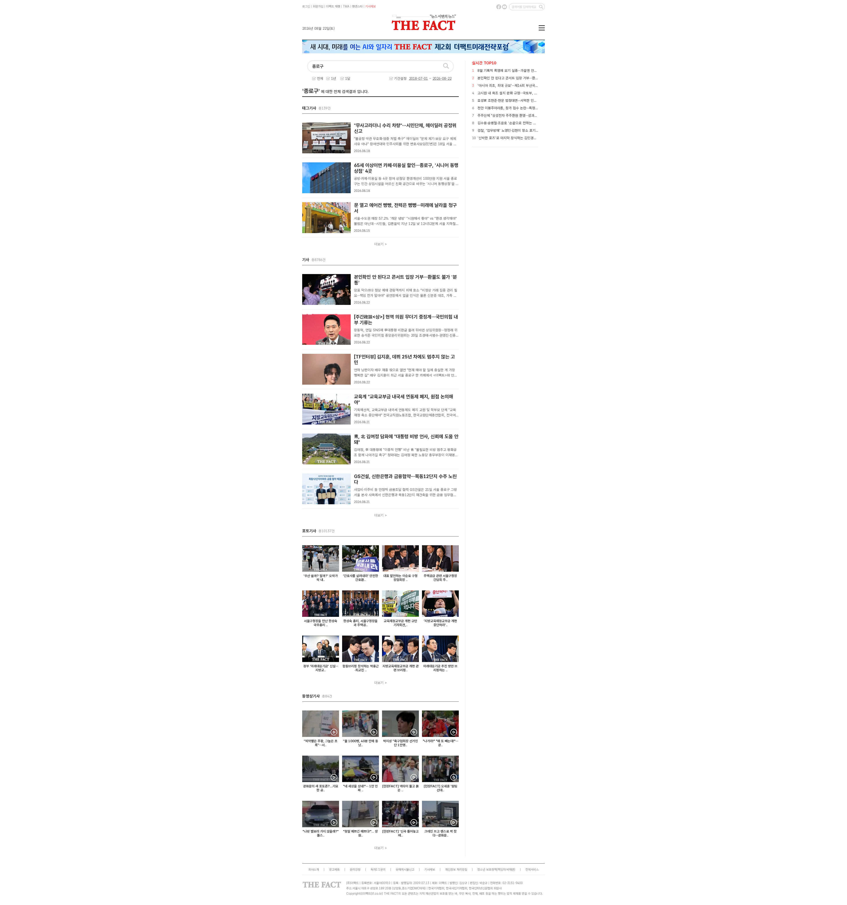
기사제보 (370, 6)
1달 (347, 78)
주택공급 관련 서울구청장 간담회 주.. (440, 578)
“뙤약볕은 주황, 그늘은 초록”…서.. (320, 743)
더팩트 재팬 (333, 6)
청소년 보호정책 (487, 869)
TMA (346, 6)
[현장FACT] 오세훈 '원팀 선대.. (440, 788)
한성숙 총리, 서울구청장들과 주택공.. (360, 623)
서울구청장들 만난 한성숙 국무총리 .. (320, 623)
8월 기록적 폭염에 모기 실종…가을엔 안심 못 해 (511, 71)
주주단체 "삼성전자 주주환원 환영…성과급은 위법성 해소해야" (522, 115)
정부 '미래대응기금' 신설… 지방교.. (320, 668)
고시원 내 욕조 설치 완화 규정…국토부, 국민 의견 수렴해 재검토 (523, 93)
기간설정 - (413, 78)
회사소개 (313, 869)
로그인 (306, 6)
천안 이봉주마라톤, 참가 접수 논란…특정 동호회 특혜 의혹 (519, 108)
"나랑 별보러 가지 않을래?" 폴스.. (321, 833)
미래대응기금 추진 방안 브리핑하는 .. (440, 668)
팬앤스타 (357, 6)
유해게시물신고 (405, 869)
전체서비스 (532, 869)
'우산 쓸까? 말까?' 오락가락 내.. (321, 578)
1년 (333, 78)
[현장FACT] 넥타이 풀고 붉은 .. (400, 788)
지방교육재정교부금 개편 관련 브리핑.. (400, 668)
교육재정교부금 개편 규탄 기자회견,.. (400, 623)
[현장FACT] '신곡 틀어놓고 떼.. (400, 833)
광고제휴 (334, 869)
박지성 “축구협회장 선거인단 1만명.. (400, 743)
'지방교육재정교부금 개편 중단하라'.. (440, 623)
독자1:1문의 (378, 869)
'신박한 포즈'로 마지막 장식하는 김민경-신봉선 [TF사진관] (520, 138)
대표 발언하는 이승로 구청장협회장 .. (400, 578)
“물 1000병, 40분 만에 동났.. (360, 743)
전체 (320, 78)
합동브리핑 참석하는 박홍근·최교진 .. (361, 668)
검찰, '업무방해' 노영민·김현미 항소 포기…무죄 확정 (515, 130)
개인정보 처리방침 (456, 869)
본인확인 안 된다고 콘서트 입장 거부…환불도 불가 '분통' (518, 78)
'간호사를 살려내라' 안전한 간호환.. (360, 578)
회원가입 (318, 6)
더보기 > (380, 244)
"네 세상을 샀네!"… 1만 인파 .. (360, 788)
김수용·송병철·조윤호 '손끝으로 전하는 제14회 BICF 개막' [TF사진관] (528, 123)
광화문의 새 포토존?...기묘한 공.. (320, 788)
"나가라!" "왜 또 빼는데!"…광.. (440, 743)
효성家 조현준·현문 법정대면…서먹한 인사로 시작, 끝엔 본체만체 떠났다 (528, 100)
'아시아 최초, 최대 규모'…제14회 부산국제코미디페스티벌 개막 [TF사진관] (531, 85)
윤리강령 (355, 869)
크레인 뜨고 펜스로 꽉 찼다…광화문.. (440, 833)
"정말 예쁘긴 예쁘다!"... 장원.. (360, 833)
